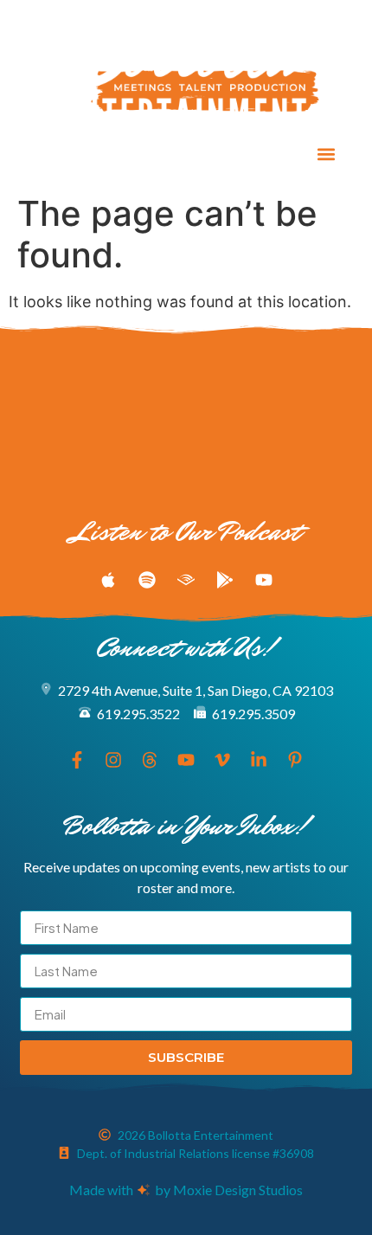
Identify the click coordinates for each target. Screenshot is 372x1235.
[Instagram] (76, 154)
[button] (326, 154)
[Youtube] (140, 154)
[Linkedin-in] (204, 154)
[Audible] (186, 580)
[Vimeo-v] (172, 154)
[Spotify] (147, 580)
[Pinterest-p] (236, 154)
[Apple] (108, 580)
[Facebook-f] (44, 154)
